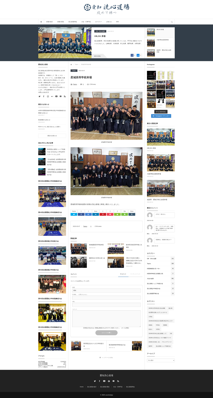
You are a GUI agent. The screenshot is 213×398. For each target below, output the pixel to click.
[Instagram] (48, 96)
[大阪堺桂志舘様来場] (65, 42)
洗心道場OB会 (72, 22)
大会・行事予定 (86, 22)
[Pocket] (110, 214)
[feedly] (109, 381)
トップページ (41, 22)
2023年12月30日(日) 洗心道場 (157, 308)
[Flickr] (52, 96)
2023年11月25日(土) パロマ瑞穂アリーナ (160, 337)
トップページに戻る (107, 357)
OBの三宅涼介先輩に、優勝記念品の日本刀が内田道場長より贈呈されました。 (134, 261)
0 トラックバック (135, 274)
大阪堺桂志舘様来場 (103, 36)
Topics (98, 31)
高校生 (150, 325)
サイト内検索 (172, 22)
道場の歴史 (60, 22)
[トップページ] (71, 64)
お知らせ (109, 22)
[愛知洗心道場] (106, 9)
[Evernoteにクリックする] (124, 214)
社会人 (150, 329)
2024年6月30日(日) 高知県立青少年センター (161, 321)
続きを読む (97, 56)
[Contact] (60, 96)
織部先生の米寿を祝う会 (97, 258)
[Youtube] (56, 96)
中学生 (158, 325)
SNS (117, 22)
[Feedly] (117, 214)
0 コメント (123, 274)
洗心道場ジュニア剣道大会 (163, 346)
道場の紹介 (49, 22)
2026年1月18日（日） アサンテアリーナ (160, 342)
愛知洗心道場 (106, 375)
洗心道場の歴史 (104, 387)
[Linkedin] (95, 214)
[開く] (151, 75)
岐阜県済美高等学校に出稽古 (134, 246)
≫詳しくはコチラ (43, 92)
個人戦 (170, 308)
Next (161, 25)
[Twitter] (74, 214)
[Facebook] (81, 214)
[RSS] (65, 96)
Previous (161, 60)
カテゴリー (98, 22)
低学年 (150, 346)
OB (171, 333)
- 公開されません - (80, 294)
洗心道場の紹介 (92, 387)
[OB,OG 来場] (161, 137)
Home (82, 387)
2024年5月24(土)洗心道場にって (157, 333)
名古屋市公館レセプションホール (158, 312)
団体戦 (165, 325)
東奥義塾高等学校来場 (96, 245)
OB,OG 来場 (151, 148)
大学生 (158, 329)
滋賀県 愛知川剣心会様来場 (157, 199)
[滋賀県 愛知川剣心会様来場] (161, 188)
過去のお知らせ (52, 135)
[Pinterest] (103, 214)
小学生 (150, 316)
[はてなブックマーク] (88, 214)
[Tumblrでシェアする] (131, 214)
